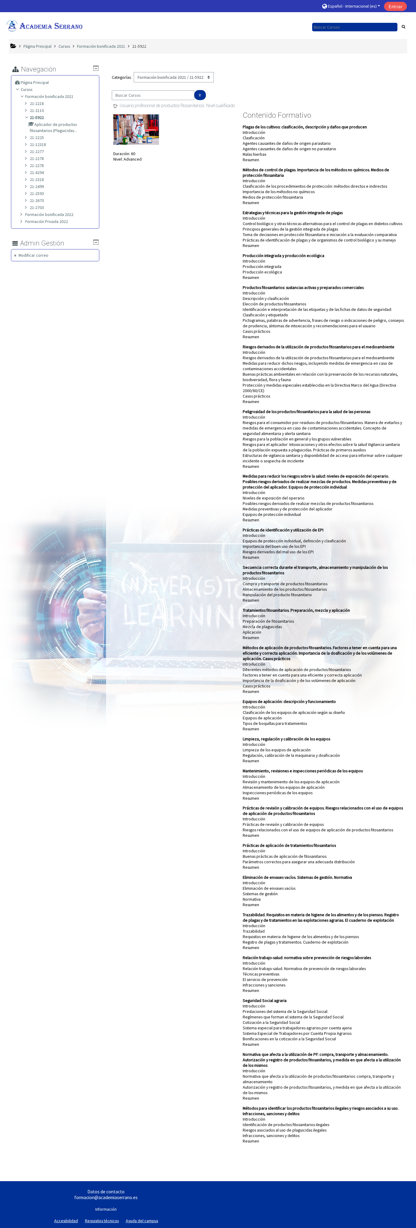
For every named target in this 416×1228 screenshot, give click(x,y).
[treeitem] (56, 82)
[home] (44, 25)
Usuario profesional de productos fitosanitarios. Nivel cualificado (177, 105)
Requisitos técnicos (102, 1220)
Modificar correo (33, 255)
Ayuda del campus (142, 1220)
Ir (200, 95)
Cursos (26, 89)
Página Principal (35, 82)
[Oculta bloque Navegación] (96, 68)
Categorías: (122, 77)
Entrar (395, 6)
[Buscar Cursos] (403, 26)
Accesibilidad (66, 1220)
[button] (350, 6)
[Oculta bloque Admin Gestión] (96, 242)
